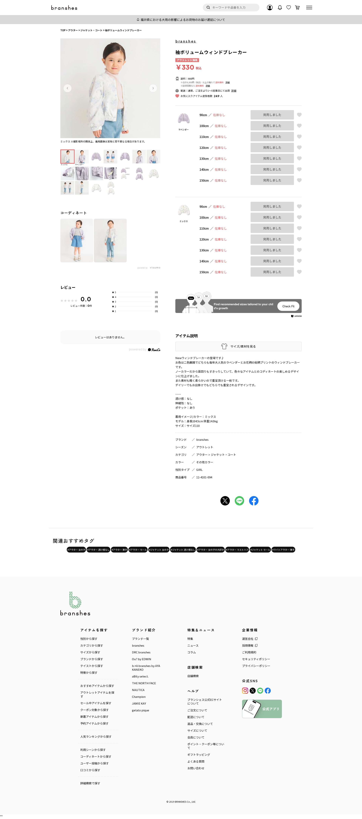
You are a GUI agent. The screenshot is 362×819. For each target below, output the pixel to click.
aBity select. (140, 676)
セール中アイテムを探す (95, 703)
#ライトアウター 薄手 (283, 549)
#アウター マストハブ (237, 549)
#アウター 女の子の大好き (210, 549)
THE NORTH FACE (144, 683)
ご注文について (197, 710)
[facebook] (268, 691)
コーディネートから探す (95, 756)
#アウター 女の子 (76, 549)
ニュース (193, 645)
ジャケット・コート (223, 455)
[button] (67, 88)
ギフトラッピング (198, 755)
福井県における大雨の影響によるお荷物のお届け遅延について (183, 19)
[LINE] (260, 691)
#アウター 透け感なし (98, 549)
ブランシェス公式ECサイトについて (204, 701)
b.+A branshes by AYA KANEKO (146, 667)
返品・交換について (200, 724)
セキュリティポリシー (256, 659)
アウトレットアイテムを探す (97, 694)
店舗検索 (193, 676)
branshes (185, 41)
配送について (195, 717)
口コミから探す (90, 770)
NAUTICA (138, 690)
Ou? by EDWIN (141, 659)
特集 (190, 639)
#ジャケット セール (260, 549)
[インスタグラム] (245, 691)
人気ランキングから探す (95, 736)
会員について (195, 737)
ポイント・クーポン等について (205, 746)
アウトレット (204, 447)
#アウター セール (138, 549)
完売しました (272, 115)
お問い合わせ (195, 768)
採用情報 (247, 645)
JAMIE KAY (139, 703)
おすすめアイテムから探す (97, 686)
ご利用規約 (249, 652)
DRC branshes (141, 652)
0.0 (86, 299)
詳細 (227, 82)
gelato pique (140, 710)
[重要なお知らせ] (280, 7)
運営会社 (247, 639)
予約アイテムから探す (94, 723)
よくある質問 (195, 761)
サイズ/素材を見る (243, 346)
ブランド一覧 (140, 639)
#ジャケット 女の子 (159, 549)
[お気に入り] (288, 7)
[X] (253, 691)
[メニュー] (309, 8)
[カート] (297, 7)
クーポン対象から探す (94, 710)
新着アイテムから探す (94, 717)
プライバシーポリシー (256, 666)
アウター (202, 455)
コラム (191, 652)
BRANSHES (180, 801)
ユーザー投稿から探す (94, 763)
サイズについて (197, 730)
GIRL (199, 470)
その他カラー (204, 462)
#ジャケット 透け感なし (183, 549)
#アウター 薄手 (119, 549)
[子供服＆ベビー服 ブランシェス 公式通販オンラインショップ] (64, 7)
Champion (139, 697)
